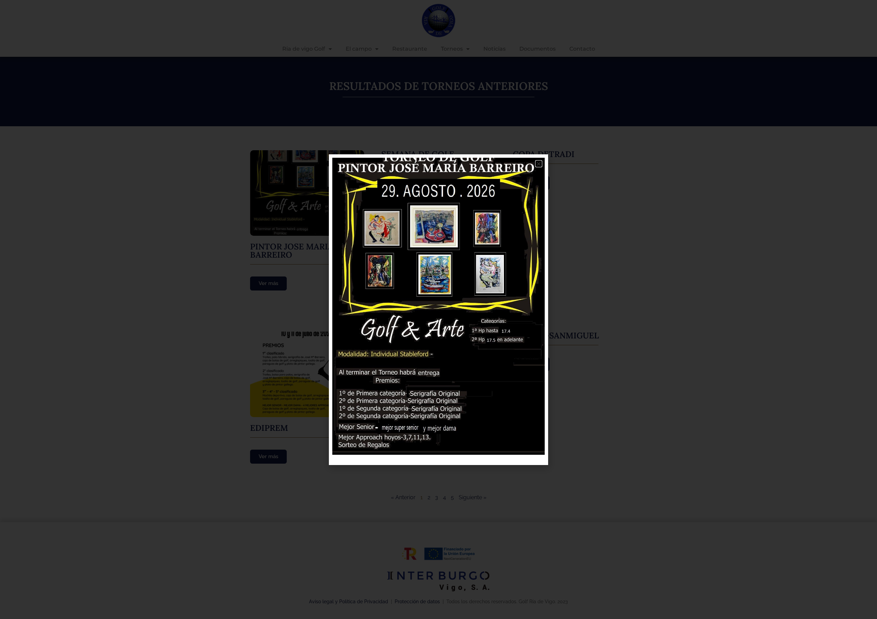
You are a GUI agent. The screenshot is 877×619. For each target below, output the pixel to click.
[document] (438, 309)
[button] (538, 163)
